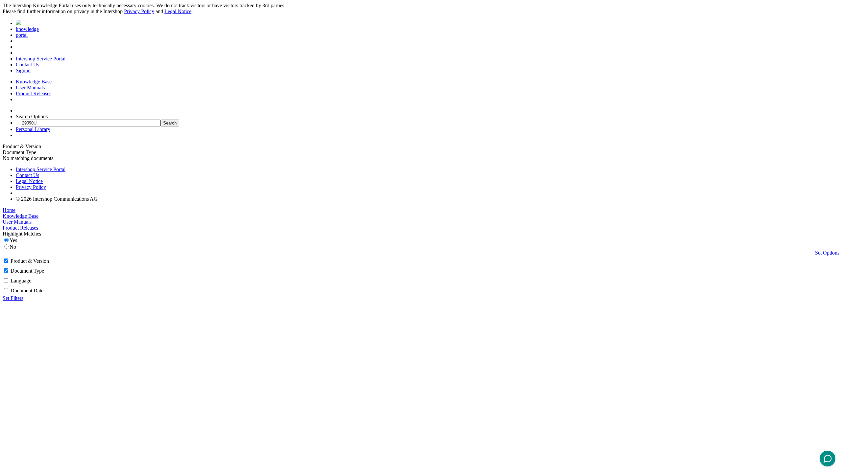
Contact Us (27, 64)
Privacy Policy (139, 11)
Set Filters (13, 298)
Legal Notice (177, 11)
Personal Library (33, 129)
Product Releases (33, 93)
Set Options (827, 253)
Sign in (23, 70)
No (13, 247)
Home (9, 210)
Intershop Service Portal (40, 58)
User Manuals (30, 87)
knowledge (27, 29)
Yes (13, 240)
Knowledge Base (34, 81)
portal (22, 35)
